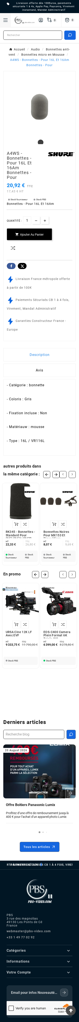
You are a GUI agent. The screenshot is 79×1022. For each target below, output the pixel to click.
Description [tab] (40, 355)
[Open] (5, 20)
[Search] (70, 35)
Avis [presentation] (39, 370)
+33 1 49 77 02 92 (21, 937)
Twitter (22, 266)
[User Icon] (40, 20)
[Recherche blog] (71, 734)
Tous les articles (36, 847)
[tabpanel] (39, 107)
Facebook (11, 266)
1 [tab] (39, 142)
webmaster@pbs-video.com (29, 931)
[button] (39, 832)
